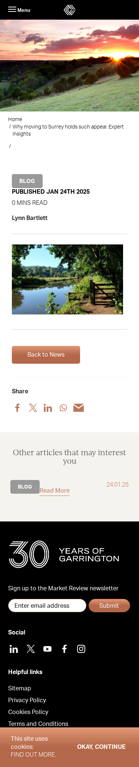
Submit (109, 606)
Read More (55, 491)
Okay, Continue (101, 747)
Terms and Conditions (38, 724)
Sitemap (19, 688)
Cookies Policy (28, 712)
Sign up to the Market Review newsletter (63, 588)
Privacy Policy (27, 700)
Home (15, 119)
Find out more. (33, 755)
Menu (23, 10)
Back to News (45, 355)
